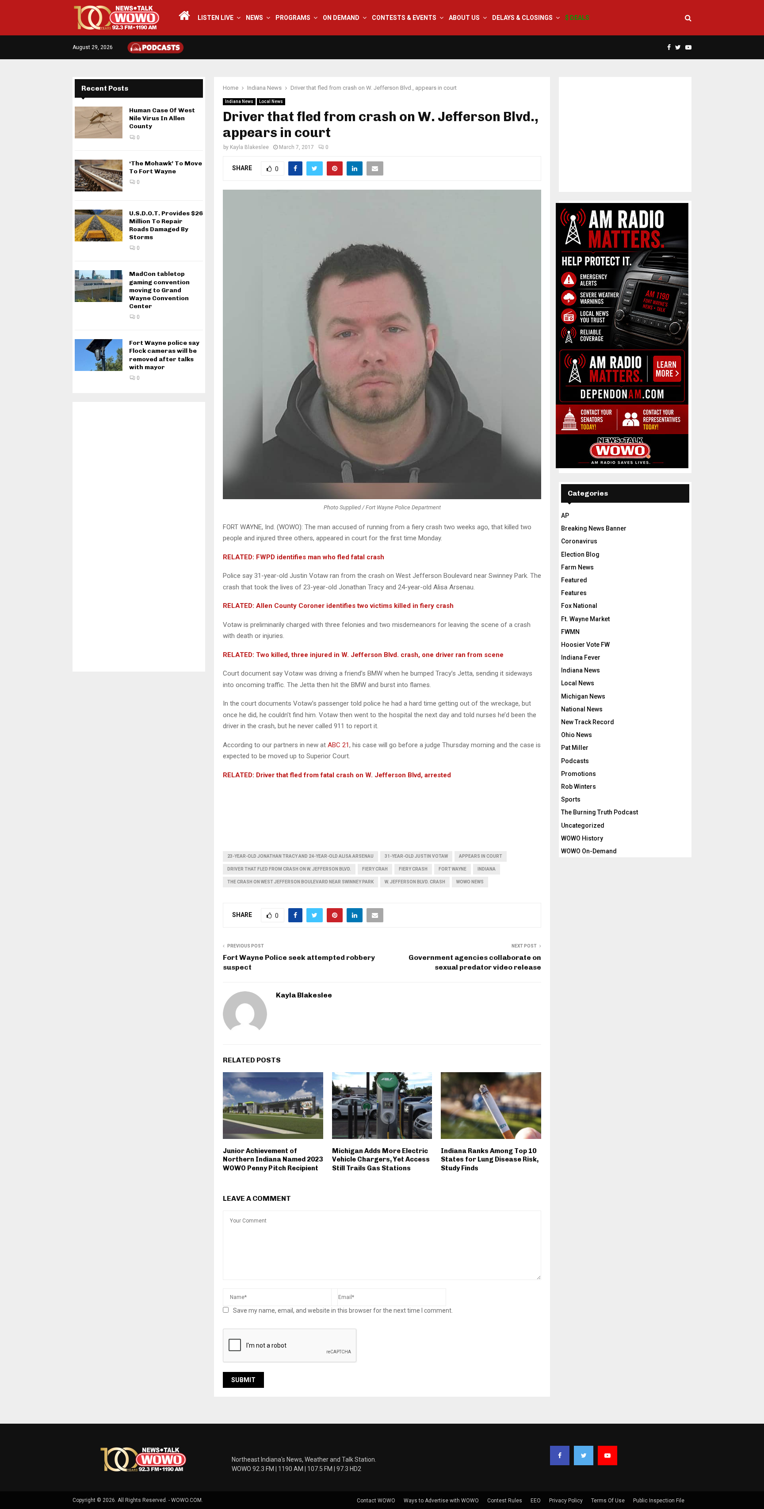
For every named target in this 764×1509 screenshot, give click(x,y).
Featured (574, 580)
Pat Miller (574, 747)
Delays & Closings (522, 17)
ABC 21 (338, 745)
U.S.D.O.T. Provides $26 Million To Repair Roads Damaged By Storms (166, 225)
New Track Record (587, 722)
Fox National (579, 605)
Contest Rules (504, 1501)
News (254, 17)
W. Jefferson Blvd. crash (415, 881)
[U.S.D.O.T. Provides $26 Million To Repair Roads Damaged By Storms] (98, 225)
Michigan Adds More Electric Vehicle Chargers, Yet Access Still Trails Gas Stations (381, 1159)
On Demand (341, 17)
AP (565, 515)
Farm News (577, 567)
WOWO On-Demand (589, 851)
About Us (464, 17)
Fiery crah (375, 869)
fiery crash (413, 869)
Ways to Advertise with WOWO (441, 1501)
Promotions (578, 773)
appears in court (480, 856)
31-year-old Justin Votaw (416, 856)
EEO (536, 1501)
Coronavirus (579, 541)
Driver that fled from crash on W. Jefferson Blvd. (289, 869)
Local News (271, 101)
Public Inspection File (658, 1501)
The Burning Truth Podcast (599, 812)
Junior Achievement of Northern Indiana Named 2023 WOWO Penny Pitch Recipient (273, 1159)
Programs (292, 17)
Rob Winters (578, 786)
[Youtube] (607, 1455)
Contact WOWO (376, 1501)
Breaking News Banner (593, 528)
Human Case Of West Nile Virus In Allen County (162, 118)
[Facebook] (559, 1455)
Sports (571, 799)
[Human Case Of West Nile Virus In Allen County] (98, 122)
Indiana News (239, 101)
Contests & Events (404, 17)
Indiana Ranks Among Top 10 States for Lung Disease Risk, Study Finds (490, 1159)
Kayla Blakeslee (249, 147)
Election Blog (580, 554)
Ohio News (576, 734)
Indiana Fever (580, 657)
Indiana (487, 869)
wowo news (470, 881)
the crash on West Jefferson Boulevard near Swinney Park (300, 881)
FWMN (570, 631)
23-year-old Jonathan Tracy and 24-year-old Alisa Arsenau (300, 856)
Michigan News (583, 696)
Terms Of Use (608, 1501)
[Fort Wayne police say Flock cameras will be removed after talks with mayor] (98, 355)
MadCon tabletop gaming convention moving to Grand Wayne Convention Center (159, 290)
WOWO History (582, 838)
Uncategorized (582, 825)
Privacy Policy (566, 1501)
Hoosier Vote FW (585, 644)
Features (574, 592)
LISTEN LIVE (215, 17)
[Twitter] (583, 1455)
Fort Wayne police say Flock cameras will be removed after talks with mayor (164, 355)
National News (582, 709)
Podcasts (575, 760)
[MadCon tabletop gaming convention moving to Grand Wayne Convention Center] (98, 286)
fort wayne (452, 869)
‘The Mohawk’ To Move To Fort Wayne (165, 167)
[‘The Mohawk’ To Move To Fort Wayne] (98, 175)
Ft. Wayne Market (585, 619)
